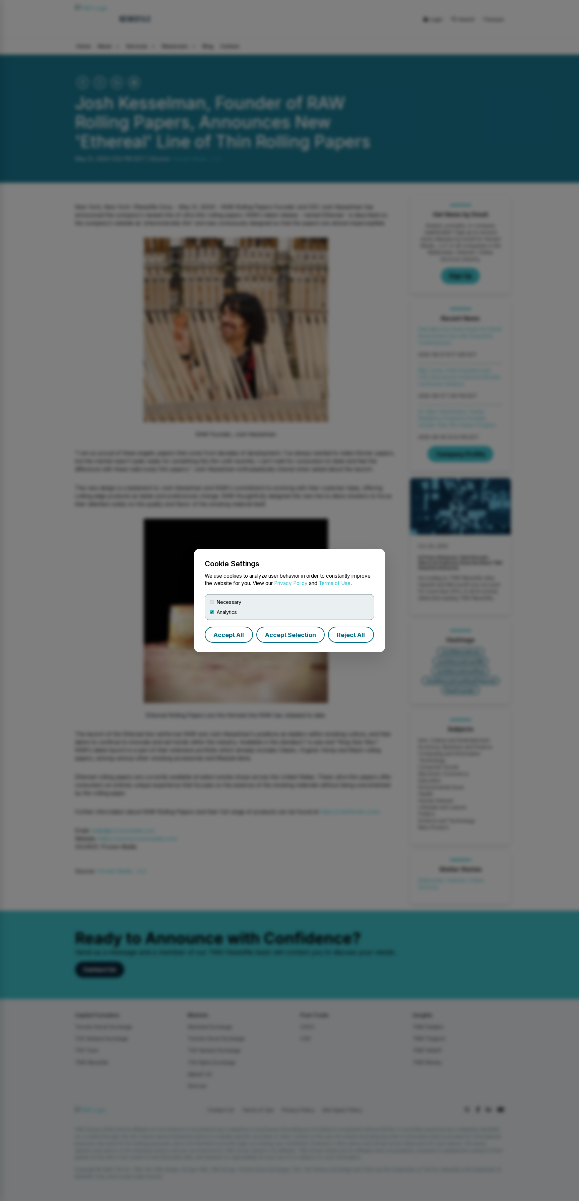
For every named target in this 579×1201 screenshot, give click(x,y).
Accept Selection (290, 634)
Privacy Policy (291, 583)
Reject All (351, 634)
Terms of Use (334, 583)
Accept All (228, 634)
